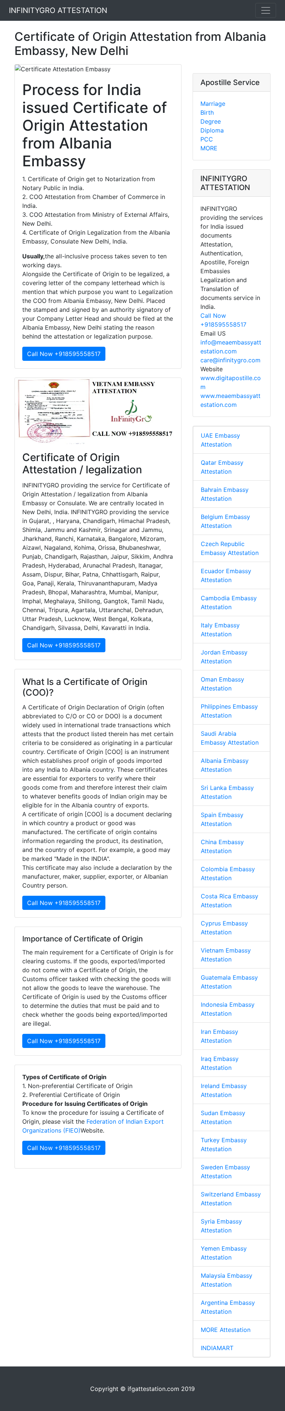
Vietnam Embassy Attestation (226, 955)
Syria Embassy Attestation (221, 1226)
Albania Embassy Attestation (225, 765)
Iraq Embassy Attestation (220, 1063)
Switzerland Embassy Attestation (231, 1198)
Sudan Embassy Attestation (223, 1117)
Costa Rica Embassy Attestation (229, 900)
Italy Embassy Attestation (220, 629)
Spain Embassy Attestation (222, 819)
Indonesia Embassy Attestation (228, 1009)
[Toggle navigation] (265, 10)
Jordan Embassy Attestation (224, 657)
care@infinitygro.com (230, 360)
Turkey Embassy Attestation (224, 1144)
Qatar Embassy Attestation (222, 467)
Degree (210, 121)
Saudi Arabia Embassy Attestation (230, 738)
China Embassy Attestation (222, 846)
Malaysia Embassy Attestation (226, 1280)
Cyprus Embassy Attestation (224, 928)
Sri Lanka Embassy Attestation (227, 792)
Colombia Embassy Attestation (228, 873)
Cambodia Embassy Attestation (229, 602)
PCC (206, 139)
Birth (207, 112)
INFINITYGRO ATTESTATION (58, 10)
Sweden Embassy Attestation (225, 1171)
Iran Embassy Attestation (219, 1036)
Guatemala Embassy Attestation (229, 982)
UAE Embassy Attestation (220, 440)
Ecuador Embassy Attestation (226, 575)
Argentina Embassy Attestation (228, 1307)
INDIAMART (217, 1348)
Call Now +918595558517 (64, 353)
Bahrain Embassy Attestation (225, 494)
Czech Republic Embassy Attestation (230, 548)
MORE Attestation (225, 1329)
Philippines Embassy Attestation (229, 711)
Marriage (212, 103)
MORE (208, 148)
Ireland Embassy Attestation (224, 1090)
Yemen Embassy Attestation (224, 1253)
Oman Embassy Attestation (222, 684)
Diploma (212, 130)
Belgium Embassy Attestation (225, 521)
